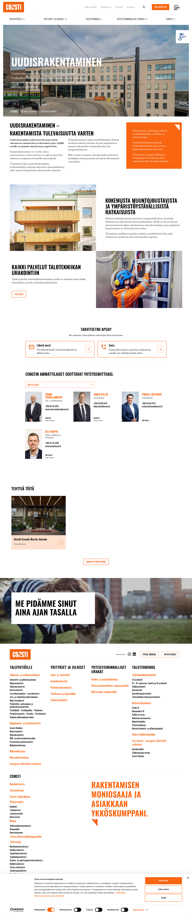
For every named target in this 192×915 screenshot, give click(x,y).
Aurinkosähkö (138, 749)
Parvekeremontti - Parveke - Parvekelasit (28, 713)
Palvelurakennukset (61, 687)
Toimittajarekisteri (18, 870)
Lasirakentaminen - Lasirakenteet (24, 693)
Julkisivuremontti (17, 686)
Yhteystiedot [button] (170, 654)
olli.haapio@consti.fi (53, 446)
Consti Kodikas (16, 728)
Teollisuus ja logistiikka (63, 694)
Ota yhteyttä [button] (161, 7)
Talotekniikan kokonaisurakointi (146, 697)
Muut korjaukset (17, 700)
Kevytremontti (16, 731)
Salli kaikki (163, 881)
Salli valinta (163, 889)
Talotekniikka (94, 19)
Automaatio (137, 690)
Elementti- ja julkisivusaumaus (23, 679)
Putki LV (135, 707)
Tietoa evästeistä (17, 867)
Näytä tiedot (138, 910)
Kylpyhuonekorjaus (18, 745)
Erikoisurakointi (59, 700)
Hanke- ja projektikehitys (104, 679)
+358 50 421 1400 (52, 406)
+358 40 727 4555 (52, 442)
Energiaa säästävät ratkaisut (25, 764)
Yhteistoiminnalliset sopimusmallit (110, 686)
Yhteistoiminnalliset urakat (132, 19)
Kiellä (163, 898)
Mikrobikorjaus (17, 751)
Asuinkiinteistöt (59, 681)
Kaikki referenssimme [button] (96, 561)
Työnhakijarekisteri (18, 856)
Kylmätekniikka (138, 721)
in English (130, 7)
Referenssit (15, 817)
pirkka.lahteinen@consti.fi (152, 406)
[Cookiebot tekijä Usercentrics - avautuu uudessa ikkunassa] (16, 910)
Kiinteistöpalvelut (141, 703)
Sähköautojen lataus (141, 752)
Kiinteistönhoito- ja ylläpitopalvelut (147, 728)
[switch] (77, 910)
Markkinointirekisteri (19, 846)
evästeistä (59, 896)
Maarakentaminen (19, 757)
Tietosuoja (15, 842)
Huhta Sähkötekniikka (143, 734)
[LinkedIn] (134, 654)
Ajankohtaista (106, 7)
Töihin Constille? (90, 7)
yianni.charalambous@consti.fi (57, 409)
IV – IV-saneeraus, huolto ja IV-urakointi (149, 683)
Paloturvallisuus (139, 725)
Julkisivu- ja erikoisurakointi (25, 675)
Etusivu (13, 111)
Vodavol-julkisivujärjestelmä (22, 717)
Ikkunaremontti (16, 683)
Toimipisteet (15, 810)
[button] (88, 349)
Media (13, 821)
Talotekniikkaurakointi (144, 675)
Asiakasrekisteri (17, 850)
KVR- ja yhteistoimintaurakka (22, 738)
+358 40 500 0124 (100, 403)
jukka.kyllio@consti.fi (102, 406)
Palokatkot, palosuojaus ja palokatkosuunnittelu (21, 705)
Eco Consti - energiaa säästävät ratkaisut (149, 742)
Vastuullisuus (17, 790)
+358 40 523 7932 (148, 403)
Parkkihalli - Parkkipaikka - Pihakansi (26, 710)
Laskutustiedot (16, 813)
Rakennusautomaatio (141, 718)
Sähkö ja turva (138, 714)
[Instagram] (129, 654)
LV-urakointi (137, 679)
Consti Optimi (138, 756)
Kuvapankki (14, 829)
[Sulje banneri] (188, 878)
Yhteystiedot (17, 802)
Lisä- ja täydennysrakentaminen (24, 697)
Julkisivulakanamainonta (20, 825)
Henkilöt (13, 806)
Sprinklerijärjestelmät (141, 693)
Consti (171, 19)
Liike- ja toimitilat (60, 675)
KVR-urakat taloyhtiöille (104, 692)
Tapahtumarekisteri (18, 853)
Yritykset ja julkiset (56, 19)
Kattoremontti (16, 690)
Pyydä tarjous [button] (149, 654)
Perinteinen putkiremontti (21, 741)
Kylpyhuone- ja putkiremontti (25, 723)
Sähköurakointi (138, 686)
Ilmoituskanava (16, 832)
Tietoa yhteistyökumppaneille (26, 836)
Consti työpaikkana (20, 797)
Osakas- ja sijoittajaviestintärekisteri (26, 860)
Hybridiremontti (17, 734)
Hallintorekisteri (17, 863)
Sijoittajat (119, 7)
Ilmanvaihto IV (138, 711)
